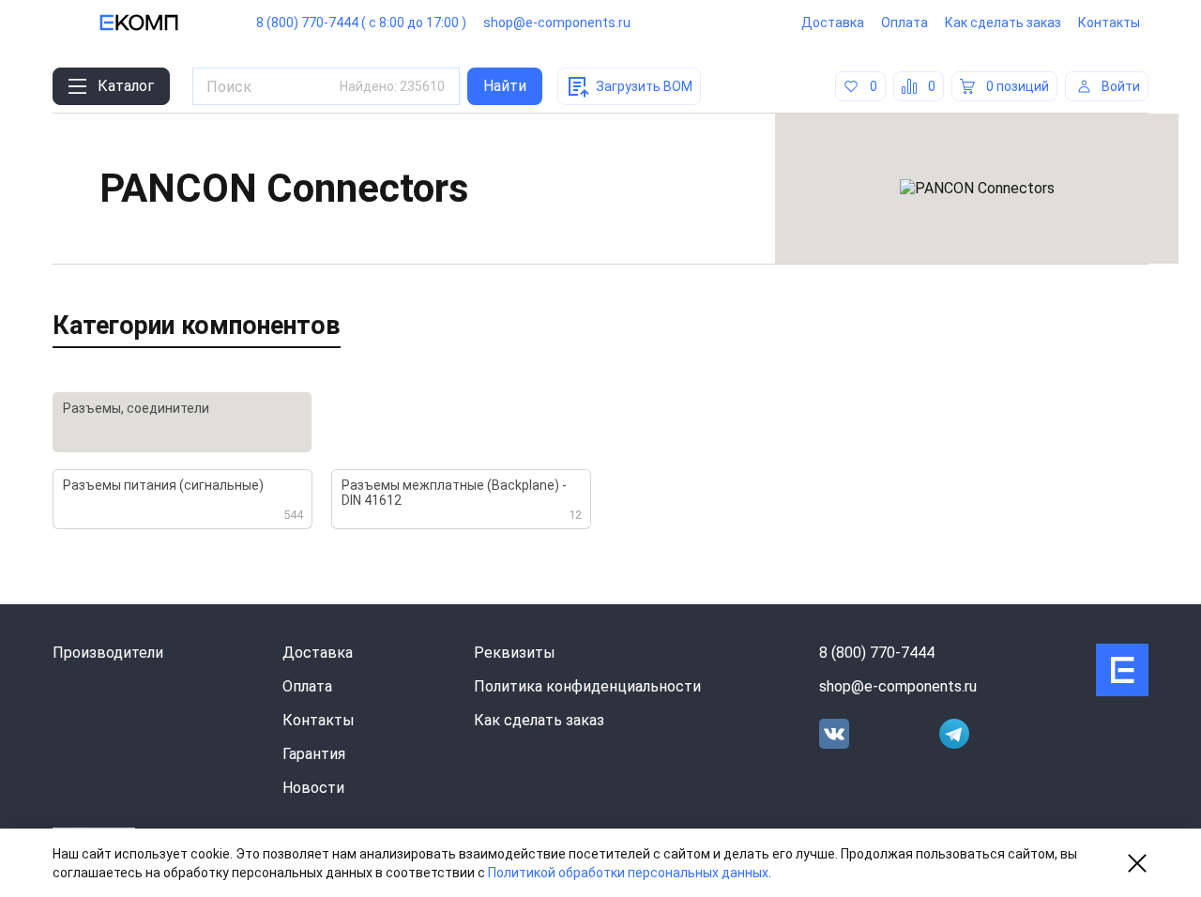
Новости (313, 788)
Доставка (832, 22)
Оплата (904, 22)
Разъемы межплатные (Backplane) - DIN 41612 (462, 500)
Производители (108, 652)
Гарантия (313, 754)
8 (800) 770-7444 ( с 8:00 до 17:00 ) (361, 22)
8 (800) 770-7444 (877, 652)
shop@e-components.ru (557, 22)
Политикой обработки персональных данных (628, 872)
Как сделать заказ (1003, 22)
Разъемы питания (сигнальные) (183, 500)
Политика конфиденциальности (587, 686)
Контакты (1109, 22)
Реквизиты (514, 652)
